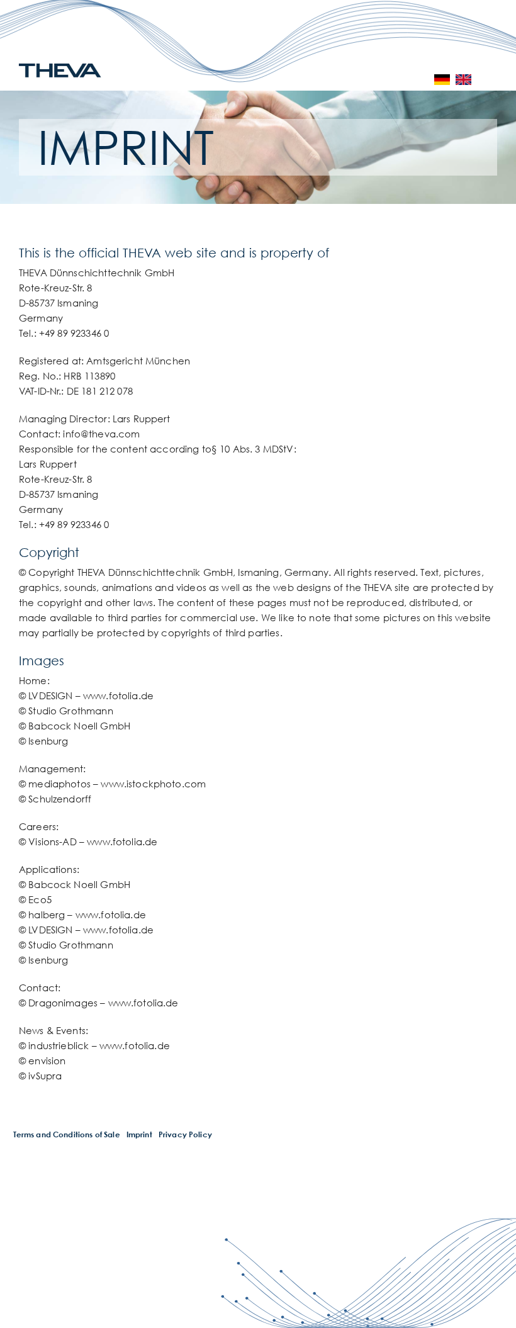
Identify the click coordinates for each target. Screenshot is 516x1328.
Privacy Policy (185, 1134)
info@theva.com (101, 433)
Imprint (139, 1134)
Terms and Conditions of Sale (66, 1134)
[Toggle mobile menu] (495, 79)
